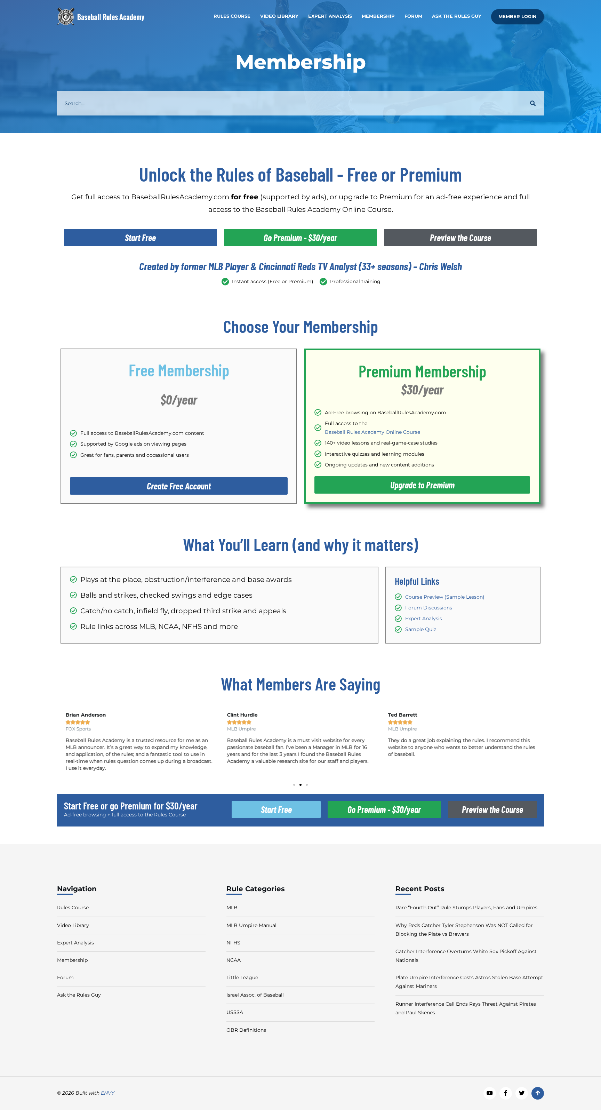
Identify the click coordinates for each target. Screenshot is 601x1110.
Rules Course (232, 16)
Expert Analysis (330, 16)
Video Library (279, 16)
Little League (242, 977)
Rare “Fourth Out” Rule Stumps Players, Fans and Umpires (466, 907)
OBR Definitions (246, 1030)
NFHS (233, 943)
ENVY (107, 1093)
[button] (294, 785)
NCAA (233, 960)
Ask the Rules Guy (456, 16)
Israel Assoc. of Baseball (255, 995)
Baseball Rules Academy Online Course (372, 432)
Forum (413, 16)
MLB (232, 907)
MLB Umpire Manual (251, 925)
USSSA (234, 1012)
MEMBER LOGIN (517, 16)
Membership (378, 16)
